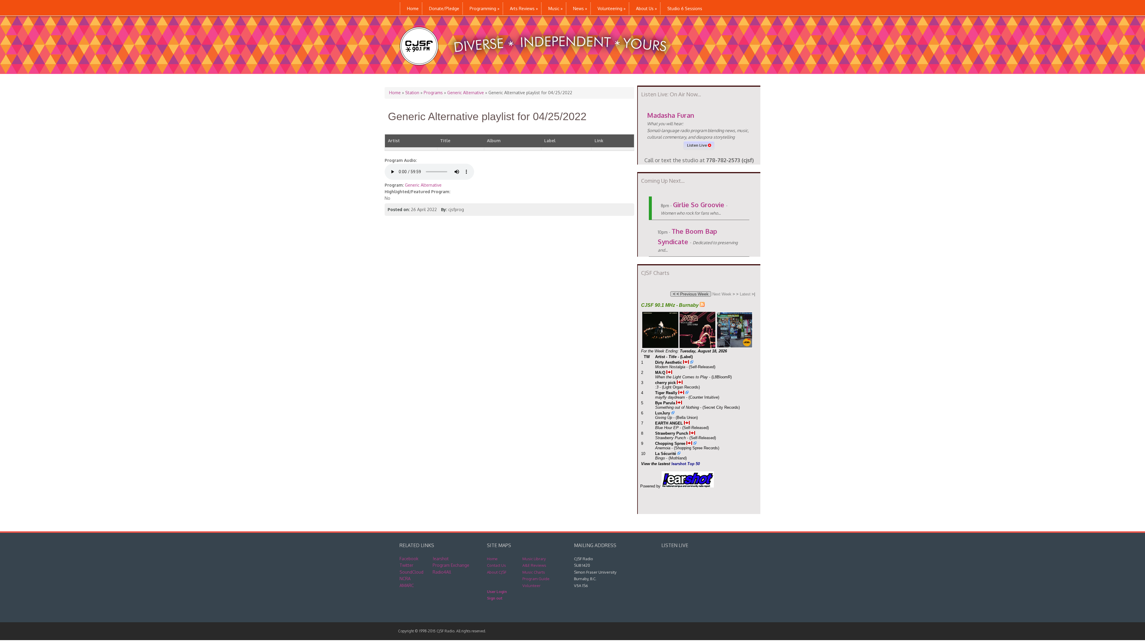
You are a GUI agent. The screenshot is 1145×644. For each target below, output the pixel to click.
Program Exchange (451, 565)
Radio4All (442, 572)
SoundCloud (411, 572)
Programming (484, 8)
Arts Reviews (524, 8)
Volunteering (612, 8)
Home (413, 8)
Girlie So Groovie (698, 204)
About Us (646, 8)
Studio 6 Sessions (684, 8)
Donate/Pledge (444, 8)
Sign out (494, 598)
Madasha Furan (670, 115)
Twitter (406, 565)
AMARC (407, 585)
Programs (433, 92)
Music (555, 8)
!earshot (441, 558)
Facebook (409, 558)
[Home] (539, 70)
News (580, 8)
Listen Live (697, 145)
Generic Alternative (465, 92)
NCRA (405, 578)
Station (412, 92)
